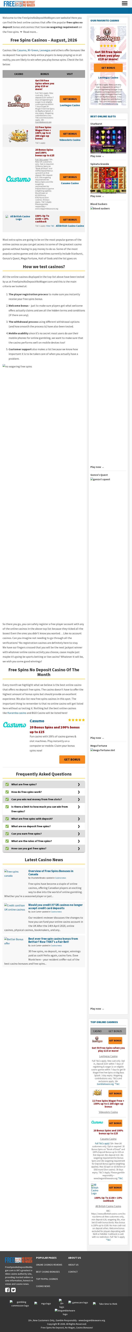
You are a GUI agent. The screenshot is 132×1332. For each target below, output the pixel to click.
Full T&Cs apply (41, 159)
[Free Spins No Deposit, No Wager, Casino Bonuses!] (19, 6)
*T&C (117, 1084)
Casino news (60, 877)
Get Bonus (70, 99)
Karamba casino (16, 713)
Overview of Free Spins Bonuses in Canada (50, 872)
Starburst (96, 123)
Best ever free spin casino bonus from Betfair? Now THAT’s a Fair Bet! (53, 940)
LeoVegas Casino (70, 105)
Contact (73, 1271)
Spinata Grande (99, 164)
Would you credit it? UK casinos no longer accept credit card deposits (55, 906)
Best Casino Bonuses (48, 1271)
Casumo (21, 50)
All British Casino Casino (70, 225)
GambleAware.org (43, 122)
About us (73, 1264)
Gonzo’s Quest (99, 474)
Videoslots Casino (69, 140)
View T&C (50, 225)
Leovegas (45, 50)
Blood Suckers (98, 204)
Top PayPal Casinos (47, 1278)
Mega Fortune (98, 745)
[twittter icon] (13, 1290)
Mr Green (33, 50)
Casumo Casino (70, 183)
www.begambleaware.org (92, 1320)
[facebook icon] (7, 1290)
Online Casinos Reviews (49, 1264)
